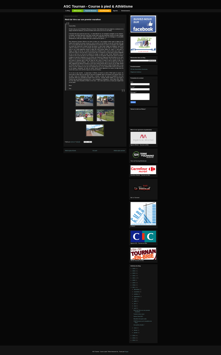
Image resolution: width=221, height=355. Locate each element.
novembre (137, 291)
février (136, 330)
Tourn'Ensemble (104, 10)
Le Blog (67, 10)
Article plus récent (70, 150)
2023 (134, 273)
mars (135, 328)
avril (135, 308)
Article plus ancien (119, 150)
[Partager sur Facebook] (89, 142)
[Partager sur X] (88, 142)
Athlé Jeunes (77, 10)
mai (135, 306)
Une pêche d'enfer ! (139, 325)
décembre (137, 289)
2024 (134, 271)
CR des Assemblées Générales (139, 69)
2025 (134, 268)
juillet (135, 301)
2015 (134, 338)
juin (135, 303)
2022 (134, 275)
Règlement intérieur (136, 72)
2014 (134, 340)
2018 (134, 285)
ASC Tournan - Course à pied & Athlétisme (98, 6)
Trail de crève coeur (139, 314)
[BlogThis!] (86, 142)
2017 (134, 287)
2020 (134, 280)
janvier (136, 332)
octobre (136, 294)
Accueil (95, 150)
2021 (134, 278)
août (135, 298)
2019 (134, 282)
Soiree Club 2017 (138, 316)
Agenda (115, 10)
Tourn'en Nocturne (90, 10)
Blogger (126, 351)
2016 (134, 335)
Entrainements (125, 10)
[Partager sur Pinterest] (91, 142)
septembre (137, 296)
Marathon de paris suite (140, 318)
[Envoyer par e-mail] (84, 142)
